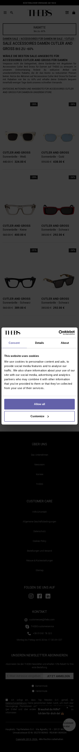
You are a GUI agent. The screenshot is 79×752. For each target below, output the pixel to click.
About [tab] (65, 342)
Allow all (39, 404)
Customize (37, 416)
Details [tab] (39, 342)
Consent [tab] (14, 342)
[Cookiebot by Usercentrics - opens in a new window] (59, 332)
